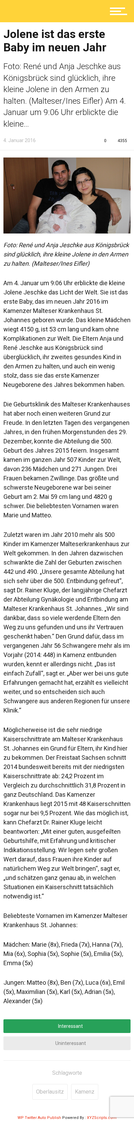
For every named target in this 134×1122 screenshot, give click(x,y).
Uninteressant (70, 1043)
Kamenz (84, 1091)
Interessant (70, 1026)
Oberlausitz (50, 1091)
